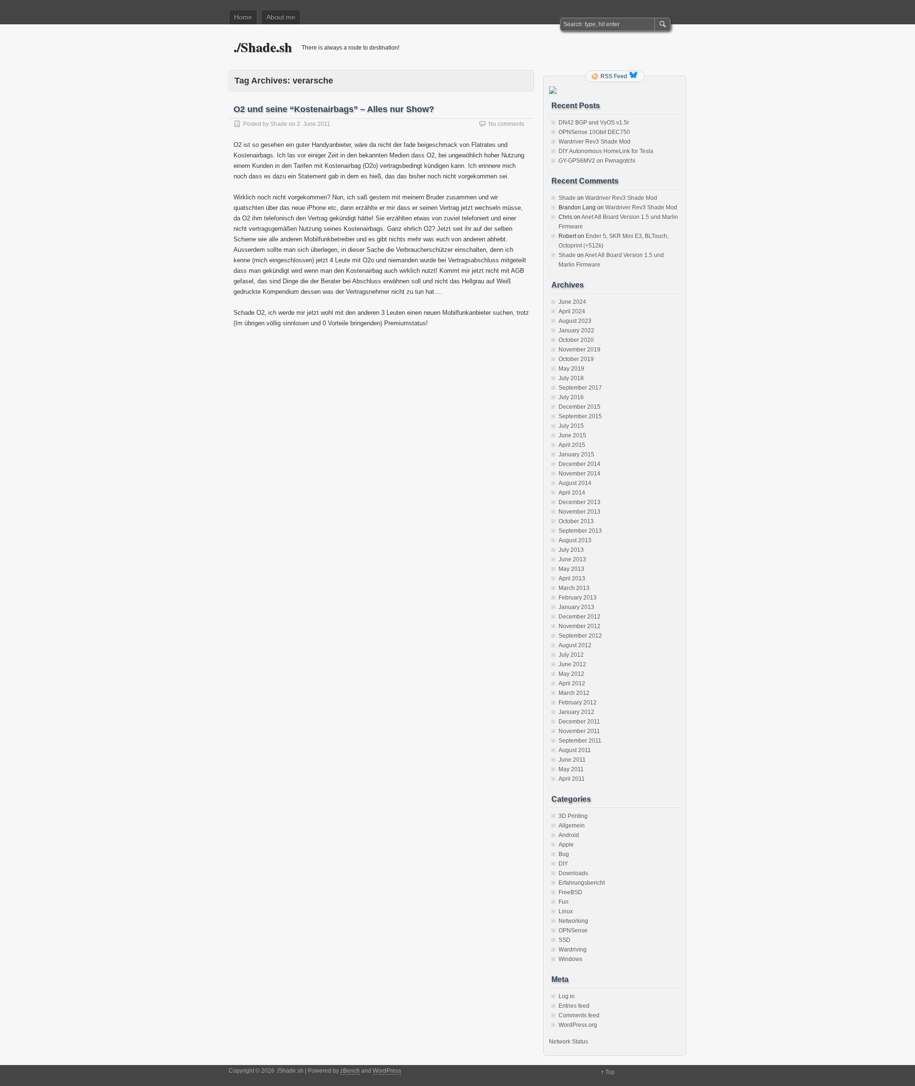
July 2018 (571, 378)
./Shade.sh (263, 47)
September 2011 (580, 740)
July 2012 (571, 655)
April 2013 (572, 578)
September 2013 (580, 530)
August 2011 (575, 750)
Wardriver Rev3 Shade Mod (594, 141)
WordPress (387, 1070)
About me (280, 17)
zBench (350, 1070)
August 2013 (575, 540)
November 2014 (579, 473)
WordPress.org (578, 1025)
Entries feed (574, 1006)
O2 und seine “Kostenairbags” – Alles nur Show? (334, 109)
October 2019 (576, 359)
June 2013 (572, 559)
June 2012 (572, 664)
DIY (563, 863)
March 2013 (574, 588)
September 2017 (580, 387)
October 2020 (576, 340)
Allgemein (572, 825)
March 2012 (574, 693)
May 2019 (571, 368)
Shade (278, 124)
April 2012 (572, 683)
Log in (567, 996)
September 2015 (580, 416)
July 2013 (571, 550)
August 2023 (575, 321)
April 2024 (572, 311)
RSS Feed (613, 76)
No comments (506, 124)
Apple (566, 844)
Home (243, 17)
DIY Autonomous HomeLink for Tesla (606, 151)
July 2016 (571, 397)
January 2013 (576, 607)
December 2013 (579, 502)
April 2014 (572, 492)
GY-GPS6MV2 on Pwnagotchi (597, 160)
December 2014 (579, 464)
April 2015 (572, 445)
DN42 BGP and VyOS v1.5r (594, 122)
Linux (566, 911)
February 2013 (578, 597)
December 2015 (579, 406)
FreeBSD (570, 892)
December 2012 (579, 616)
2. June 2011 (313, 124)
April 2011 (572, 779)
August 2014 (575, 483)
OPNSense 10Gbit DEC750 (594, 132)
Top (610, 1072)
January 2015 (576, 454)
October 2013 (576, 521)
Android (569, 835)
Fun (564, 902)
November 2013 (579, 511)
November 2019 (579, 349)
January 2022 (576, 330)
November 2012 (579, 626)
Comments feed (579, 1015)
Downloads (573, 873)
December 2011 (579, 721)
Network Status (568, 1041)
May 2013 (571, 569)
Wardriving (573, 949)
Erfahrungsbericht (582, 882)
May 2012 (571, 674)
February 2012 (578, 702)
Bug (564, 854)
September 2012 (580, 635)
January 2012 (576, 712)
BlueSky (634, 76)
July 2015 (571, 426)
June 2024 (572, 302)
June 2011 (572, 759)
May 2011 (571, 769)
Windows (570, 959)
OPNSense (573, 930)
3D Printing (573, 816)
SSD (564, 940)
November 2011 (579, 731)
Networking (573, 921)
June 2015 (572, 435)
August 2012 (575, 645)
